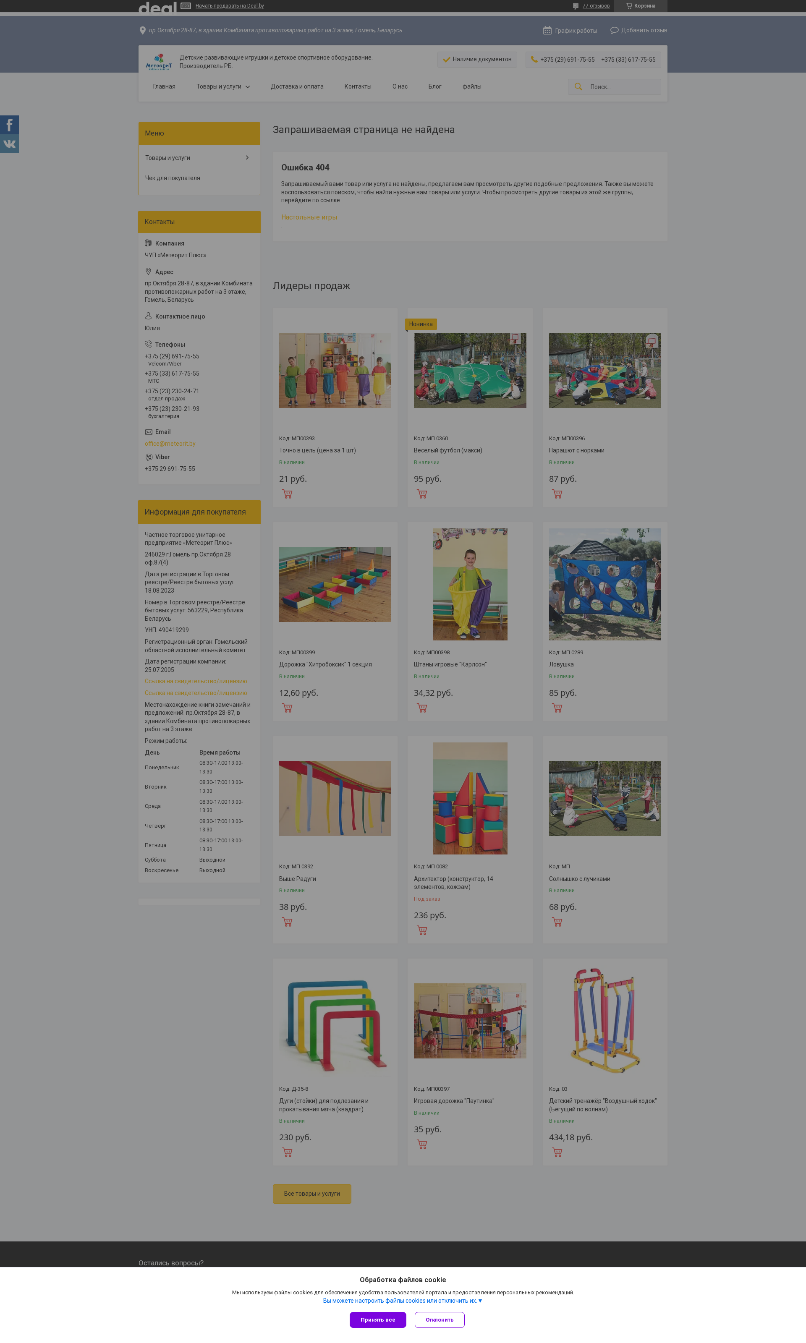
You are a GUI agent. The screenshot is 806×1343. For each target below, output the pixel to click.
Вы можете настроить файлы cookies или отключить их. (400, 1300)
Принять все (378, 1320)
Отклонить (440, 1320)
